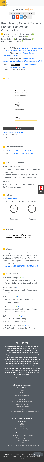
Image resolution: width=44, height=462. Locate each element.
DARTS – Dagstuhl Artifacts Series (22, 401)
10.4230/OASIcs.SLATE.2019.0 (21, 151)
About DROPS (23, 456)
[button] (29, 17)
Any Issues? (39, 454)
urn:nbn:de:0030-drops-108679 (21, 153)
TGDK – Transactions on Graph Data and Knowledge (22, 411)
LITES (22, 409)
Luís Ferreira (20, 36)
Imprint (32, 456)
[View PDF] (22, 103)
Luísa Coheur (7, 39)
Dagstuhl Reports (22, 404)
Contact (23, 459)
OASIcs (22, 393)
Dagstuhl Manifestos (22, 406)
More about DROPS (22, 378)
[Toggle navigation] (40, 3)
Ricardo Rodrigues (23, 34)
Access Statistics (13, 199)
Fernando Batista (23, 39)
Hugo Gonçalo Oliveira (11, 41)
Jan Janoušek (7, 36)
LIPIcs (22, 390)
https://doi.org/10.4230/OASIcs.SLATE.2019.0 (20, 266)
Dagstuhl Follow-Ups (22, 395)
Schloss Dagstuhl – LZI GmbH (24, 454)
